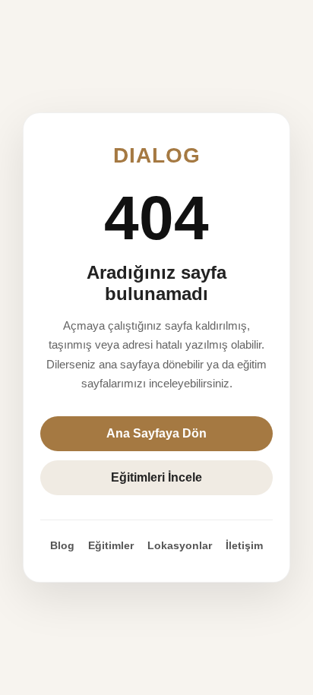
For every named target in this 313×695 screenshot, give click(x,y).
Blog (62, 545)
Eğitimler (111, 545)
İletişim (244, 545)
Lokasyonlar (179, 545)
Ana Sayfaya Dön (156, 433)
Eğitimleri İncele (156, 477)
